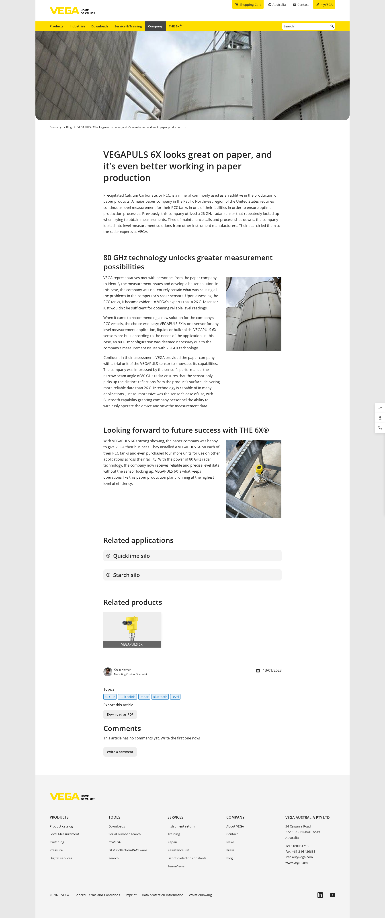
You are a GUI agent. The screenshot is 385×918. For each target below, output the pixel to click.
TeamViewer (177, 866)
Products (56, 26)
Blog (229, 858)
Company (155, 26)
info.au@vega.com (299, 857)
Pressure (56, 850)
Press (230, 850)
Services (175, 817)
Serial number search (125, 834)
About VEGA (235, 826)
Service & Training (128, 26)
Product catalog (61, 826)
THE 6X (175, 26)
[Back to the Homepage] (72, 796)
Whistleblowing (200, 895)
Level (175, 697)
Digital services (61, 858)
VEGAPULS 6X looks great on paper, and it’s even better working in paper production (129, 127)
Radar (144, 697)
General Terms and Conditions (97, 895)
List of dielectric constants (187, 858)
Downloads (99, 26)
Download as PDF (120, 714)
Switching (57, 842)
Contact (232, 834)
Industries (77, 26)
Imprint (131, 895)
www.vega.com (296, 862)
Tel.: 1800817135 (297, 846)
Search (114, 858)
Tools (114, 817)
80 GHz (110, 697)
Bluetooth (160, 697)
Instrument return (181, 826)
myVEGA (115, 842)
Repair (172, 842)
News (230, 842)
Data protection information (163, 895)
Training (174, 834)
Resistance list (178, 850)
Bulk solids (127, 697)
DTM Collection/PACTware (128, 850)
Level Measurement (64, 834)
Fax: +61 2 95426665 (300, 851)
